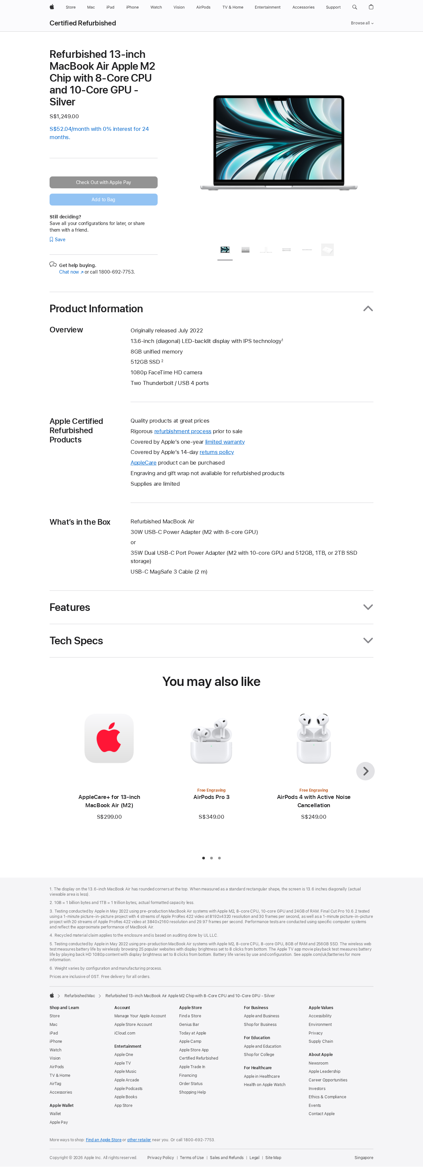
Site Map (273, 1157)
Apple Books (125, 1097)
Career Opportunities (328, 1080)
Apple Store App (194, 1050)
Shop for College (259, 1054)
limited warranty (225, 441)
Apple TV (122, 1063)
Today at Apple (192, 1033)
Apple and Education (262, 1046)
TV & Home (60, 1075)
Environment (320, 1024)
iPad (54, 1033)
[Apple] (52, 995)
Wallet (55, 1113)
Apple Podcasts (128, 1088)
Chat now (71, 272)
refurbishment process (183, 431)
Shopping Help (192, 1092)
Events (315, 1105)
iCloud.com (124, 1033)
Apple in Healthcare (262, 1076)
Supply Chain (321, 1041)
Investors (317, 1088)
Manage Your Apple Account (140, 1016)
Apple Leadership (324, 1071)
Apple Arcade (126, 1080)
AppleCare (144, 462)
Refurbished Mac (79, 996)
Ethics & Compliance (327, 1097)
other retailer (139, 1140)
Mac (54, 1024)
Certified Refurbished (83, 23)
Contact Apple (321, 1113)
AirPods (57, 1067)
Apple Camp (190, 1041)
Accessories (61, 1092)
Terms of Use (192, 1157)
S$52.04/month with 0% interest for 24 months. (99, 133)
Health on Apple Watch (264, 1084)
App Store (123, 1105)
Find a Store (190, 1016)
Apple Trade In (192, 1067)
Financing (188, 1075)
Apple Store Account (133, 1024)
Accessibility (320, 1016)
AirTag (55, 1083)
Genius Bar (189, 1024)
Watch (55, 1050)
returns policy (217, 452)
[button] (355, 7)
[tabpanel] (278, 142)
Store (54, 1016)
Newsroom (318, 1063)
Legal (254, 1157)
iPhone (56, 1041)
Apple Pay (59, 1122)
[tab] (225, 251)
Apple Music (125, 1071)
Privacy (316, 1033)
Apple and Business (261, 1016)
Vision (55, 1058)
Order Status (191, 1083)
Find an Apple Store (104, 1140)
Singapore (364, 1157)
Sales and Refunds (227, 1157)
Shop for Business (260, 1024)
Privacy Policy (160, 1157)
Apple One (123, 1054)
